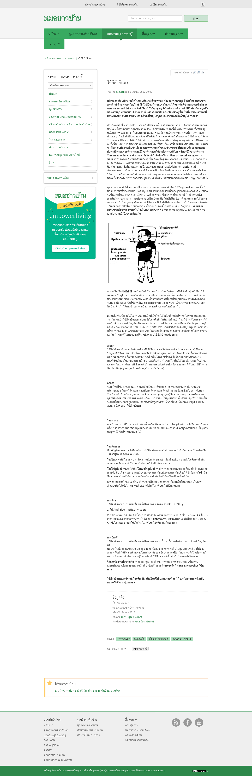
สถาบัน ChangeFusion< (123, 771)
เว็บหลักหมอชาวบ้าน (95, 5)
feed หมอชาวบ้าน (176, 722)
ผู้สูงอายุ (92, 690)
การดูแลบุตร (124, 639)
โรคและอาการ (57, 139)
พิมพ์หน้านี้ (141, 648)
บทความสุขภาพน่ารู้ (120, 34)
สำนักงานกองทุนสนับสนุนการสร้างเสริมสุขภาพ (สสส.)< (81, 771)
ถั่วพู (62, 690)
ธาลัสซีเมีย (81, 690)
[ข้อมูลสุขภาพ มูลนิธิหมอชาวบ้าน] (62, 20)
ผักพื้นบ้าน (104, 690)
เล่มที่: (138, 607)
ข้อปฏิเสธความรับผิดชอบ (58, 760)
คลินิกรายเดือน (133, 735)
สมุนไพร (115, 690)
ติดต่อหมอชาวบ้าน (54, 755)
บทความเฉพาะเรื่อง (58, 177)
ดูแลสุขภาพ (55, 109)
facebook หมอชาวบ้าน (187, 722)
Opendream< (158, 771)
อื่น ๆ (51, 162)
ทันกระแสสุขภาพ (58, 147)
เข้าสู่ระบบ (203, 4)
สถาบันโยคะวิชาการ (88, 735)
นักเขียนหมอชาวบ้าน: (123, 621)
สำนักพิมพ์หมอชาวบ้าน (127, 5)
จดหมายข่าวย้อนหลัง (136, 740)
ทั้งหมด (53, 93)
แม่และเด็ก (139, 639)
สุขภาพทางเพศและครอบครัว (65, 116)
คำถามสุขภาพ (174, 34)
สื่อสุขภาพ (148, 34)
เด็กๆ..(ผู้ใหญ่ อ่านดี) (131, 617)
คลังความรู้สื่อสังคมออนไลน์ (64, 154)
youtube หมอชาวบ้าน (199, 722)
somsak (120, 92)
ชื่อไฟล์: (116, 603)
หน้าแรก (54, 34)
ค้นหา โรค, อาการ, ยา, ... (144, 19)
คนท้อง (70, 690)
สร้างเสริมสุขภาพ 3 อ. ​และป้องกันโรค (70, 124)
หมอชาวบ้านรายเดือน (137, 730)
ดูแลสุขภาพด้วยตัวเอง (83, 34)
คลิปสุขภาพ (131, 725)
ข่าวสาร (55, 44)
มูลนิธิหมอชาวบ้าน (158, 5)
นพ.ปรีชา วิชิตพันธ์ (144, 621)
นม (56, 690)
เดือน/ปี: (116, 612)
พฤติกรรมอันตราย (59, 132)
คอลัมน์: (116, 617)
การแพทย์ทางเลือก (59, 101)
